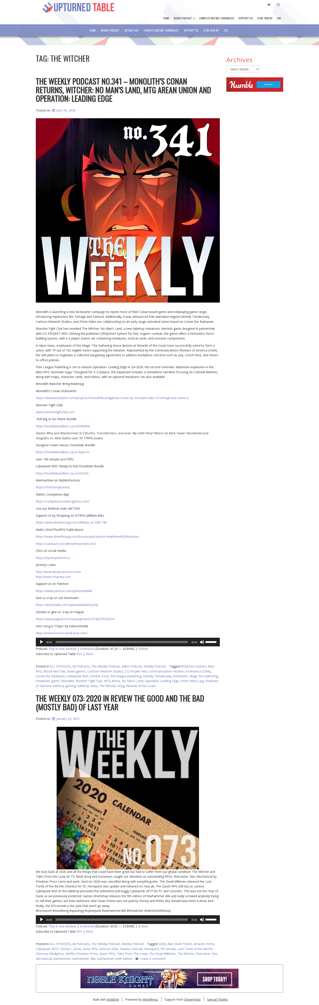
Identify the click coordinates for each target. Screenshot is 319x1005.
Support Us (245, 18)
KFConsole (168, 949)
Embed (143, 649)
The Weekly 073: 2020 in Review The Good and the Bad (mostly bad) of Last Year (120, 702)
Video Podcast (132, 666)
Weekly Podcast (183, 18)
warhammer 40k (83, 959)
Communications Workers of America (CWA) (179, 671)
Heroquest (151, 949)
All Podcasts (81, 666)
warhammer (62, 959)
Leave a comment (153, 959)
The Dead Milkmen (162, 954)
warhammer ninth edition (114, 959)
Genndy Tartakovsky (157, 676)
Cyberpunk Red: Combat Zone (88, 676)
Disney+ (66, 949)
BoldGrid (113, 999)
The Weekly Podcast (105, 666)
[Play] (41, 642)
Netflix (70, 954)
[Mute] (202, 642)
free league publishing (125, 676)
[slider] (212, 642)
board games (76, 671)
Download (87, 649)
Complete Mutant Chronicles (216, 18)
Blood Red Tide (54, 671)
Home (166, 18)
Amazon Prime (204, 944)
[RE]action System (193, 666)
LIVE (279, 18)
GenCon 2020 (108, 949)
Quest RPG (107, 954)
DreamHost (192, 999)
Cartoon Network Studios (105, 671)
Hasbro (125, 949)
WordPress (150, 999)
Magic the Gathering (203, 676)
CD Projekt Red (136, 671)
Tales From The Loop (132, 954)
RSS (79, 654)
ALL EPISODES (60, 666)
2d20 (162, 944)
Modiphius (56, 954)
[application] (128, 642)
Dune (77, 949)
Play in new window (62, 649)
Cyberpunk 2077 (47, 949)
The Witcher (185, 954)
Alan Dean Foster (179, 944)
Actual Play (131, 30)
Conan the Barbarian (50, 676)
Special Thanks (217, 999)
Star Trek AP (265, 18)
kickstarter (180, 676)
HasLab (137, 949)
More (89, 654)
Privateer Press (87, 954)
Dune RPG (90, 949)
